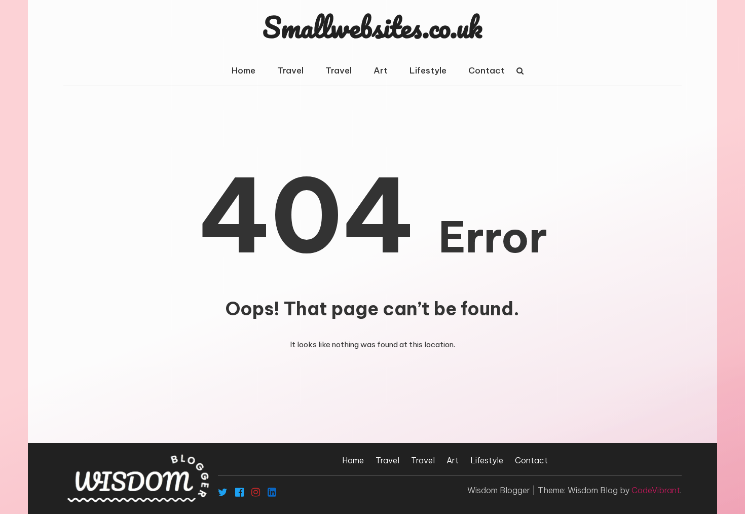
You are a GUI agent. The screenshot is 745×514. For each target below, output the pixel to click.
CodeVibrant (655, 490)
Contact (486, 70)
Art (381, 70)
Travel (290, 70)
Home (243, 70)
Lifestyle (427, 70)
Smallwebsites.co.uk (372, 27)
